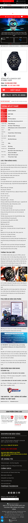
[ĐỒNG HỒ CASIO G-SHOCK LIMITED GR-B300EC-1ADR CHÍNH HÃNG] (21, 418)
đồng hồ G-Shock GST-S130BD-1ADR (11, 328)
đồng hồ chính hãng (13, 360)
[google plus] (14, 493)
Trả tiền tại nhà (7, 3)
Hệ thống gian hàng (7, 1)
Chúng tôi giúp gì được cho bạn (19, 101)
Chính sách (6, 468)
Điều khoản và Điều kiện (6, 475)
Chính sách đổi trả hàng (6, 480)
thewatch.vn (6, 401)
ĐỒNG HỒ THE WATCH (13, 445)
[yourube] (19, 493)
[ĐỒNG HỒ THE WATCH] (1, 7)
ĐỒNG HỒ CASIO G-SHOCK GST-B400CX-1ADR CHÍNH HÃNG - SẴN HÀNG (7, 421)
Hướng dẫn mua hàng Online (7, 478)
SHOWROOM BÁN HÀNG (10, 434)
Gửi (16, 499)
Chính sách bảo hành (5, 483)
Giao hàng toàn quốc (22, 1)
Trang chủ (5, 46)
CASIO (7, 37)
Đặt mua (15, 90)
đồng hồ (4, 355)
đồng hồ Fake (5, 362)
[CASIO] (7, 40)
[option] (14, 61)
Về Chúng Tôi (7, 459)
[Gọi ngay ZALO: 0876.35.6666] (2, 520)
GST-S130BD (4, 283)
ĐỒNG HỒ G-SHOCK (14, 46)
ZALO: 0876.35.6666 (16, 5)
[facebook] (9, 493)
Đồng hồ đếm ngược (5, 195)
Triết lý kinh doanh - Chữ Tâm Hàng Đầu (10, 463)
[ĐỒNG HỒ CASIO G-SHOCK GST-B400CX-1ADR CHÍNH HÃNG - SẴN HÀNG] (7, 417)
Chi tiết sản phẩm (5, 101)
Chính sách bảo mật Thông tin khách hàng (10, 472)
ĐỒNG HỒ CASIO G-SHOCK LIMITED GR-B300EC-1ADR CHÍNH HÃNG (21, 422)
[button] (12, 29)
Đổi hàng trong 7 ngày (21, 3)
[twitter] (11, 493)
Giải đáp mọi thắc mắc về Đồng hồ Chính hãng (11, 465)
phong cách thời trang (18, 285)
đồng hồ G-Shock (10, 353)
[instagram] (16, 493)
